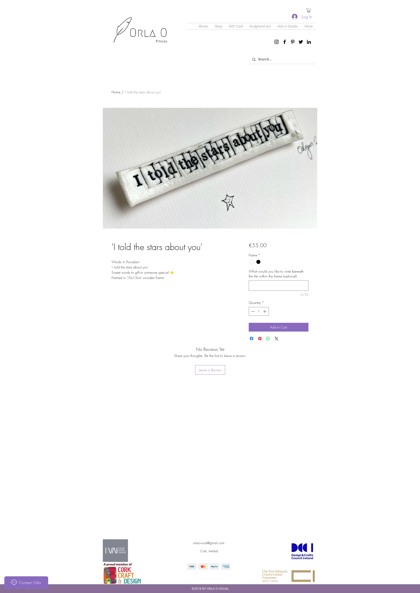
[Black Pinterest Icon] (293, 42)
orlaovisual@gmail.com (208, 543)
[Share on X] (276, 338)
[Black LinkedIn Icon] (309, 42)
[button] (309, 10)
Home (116, 92)
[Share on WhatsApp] (268, 338)
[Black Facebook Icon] (284, 42)
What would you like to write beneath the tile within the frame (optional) (276, 274)
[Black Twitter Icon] (301, 42)
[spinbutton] (259, 311)
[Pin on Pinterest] (259, 338)
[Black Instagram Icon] (276, 42)
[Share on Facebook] (251, 338)
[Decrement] (252, 311)
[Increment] (265, 311)
